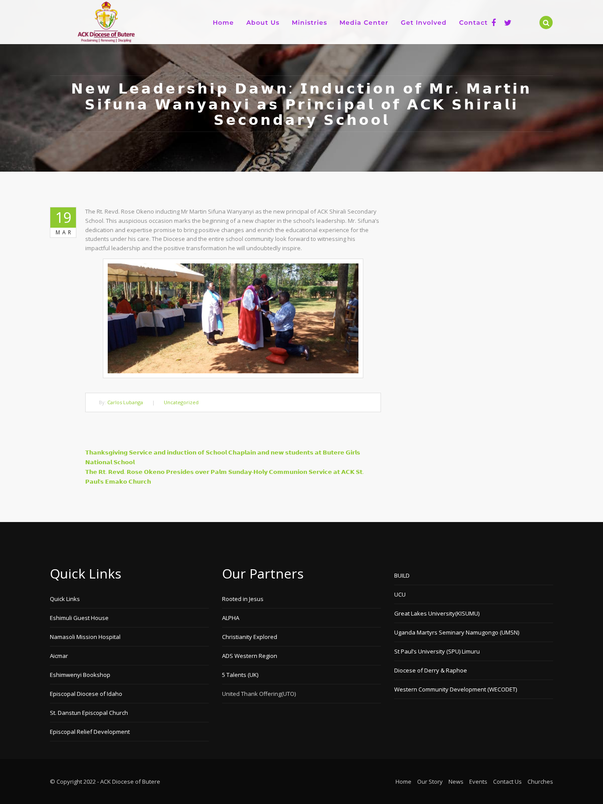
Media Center (363, 22)
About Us (262, 22)
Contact (473, 22)
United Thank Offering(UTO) (259, 694)
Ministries (309, 22)
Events (478, 781)
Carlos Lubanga (125, 402)
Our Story (430, 781)
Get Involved (424, 22)
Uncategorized (181, 402)
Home (223, 22)
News (456, 781)
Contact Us (507, 781)
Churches (540, 781)
